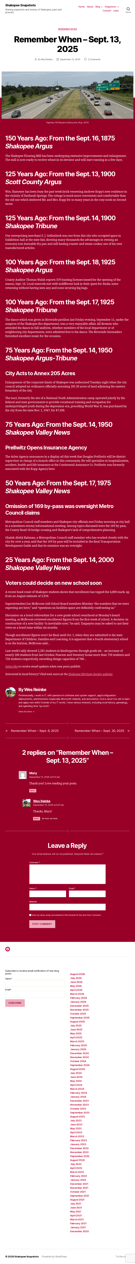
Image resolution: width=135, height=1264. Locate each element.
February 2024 (78, 1092)
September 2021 (79, 1195)
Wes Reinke (46, 59)
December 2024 (79, 1053)
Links (116, 10)
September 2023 (80, 1112)
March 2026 (77, 994)
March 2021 (77, 1219)
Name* (8, 978)
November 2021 (79, 1187)
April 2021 (76, 1215)
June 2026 (76, 982)
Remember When (67, 29)
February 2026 (78, 997)
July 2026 (76, 978)
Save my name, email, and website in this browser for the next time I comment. (66, 915)
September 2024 (80, 1065)
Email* (8, 989)
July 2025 (76, 1025)
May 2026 (76, 986)
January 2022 (78, 1180)
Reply (32, 791)
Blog (97, 6)
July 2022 (75, 1164)
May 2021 (75, 1211)
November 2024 (79, 1057)
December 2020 (79, 1231)
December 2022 (79, 1148)
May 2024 (76, 1081)
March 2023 (77, 1136)
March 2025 (77, 1041)
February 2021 (78, 1223)
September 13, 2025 (70, 59)
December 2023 (79, 1100)
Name (33, 888)
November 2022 (79, 1152)
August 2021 (77, 1199)
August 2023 (77, 1116)
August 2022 (77, 1160)
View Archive (26, 711)
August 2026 (77, 974)
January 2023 (78, 1144)
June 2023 (76, 1124)
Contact (107, 10)
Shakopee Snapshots (20, 5)
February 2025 (78, 1045)
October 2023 (78, 1108)
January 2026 (78, 1001)
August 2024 (77, 1069)
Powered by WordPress (54, 1256)
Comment (34, 862)
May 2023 (76, 1128)
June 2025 (76, 1029)
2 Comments (94, 59)
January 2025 (78, 1049)
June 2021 (76, 1207)
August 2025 (77, 1021)
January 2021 (78, 1227)
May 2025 (76, 1033)
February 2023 (78, 1140)
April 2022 (76, 1168)
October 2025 (78, 1013)
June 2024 (76, 1077)
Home (81, 6)
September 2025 (80, 1017)
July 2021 (75, 1203)
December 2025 (79, 1005)
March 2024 (77, 1088)
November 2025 (79, 1009)
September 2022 (79, 1156)
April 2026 (76, 990)
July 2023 (76, 1120)
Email (72, 888)
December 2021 (79, 1183)
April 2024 (76, 1085)
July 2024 (76, 1073)
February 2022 (78, 1176)
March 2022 (77, 1172)
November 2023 (79, 1104)
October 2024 (78, 1061)
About (90, 6)
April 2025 (76, 1037)
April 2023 (76, 1132)
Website (33, 901)
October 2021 (78, 1191)
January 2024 (78, 1096)
